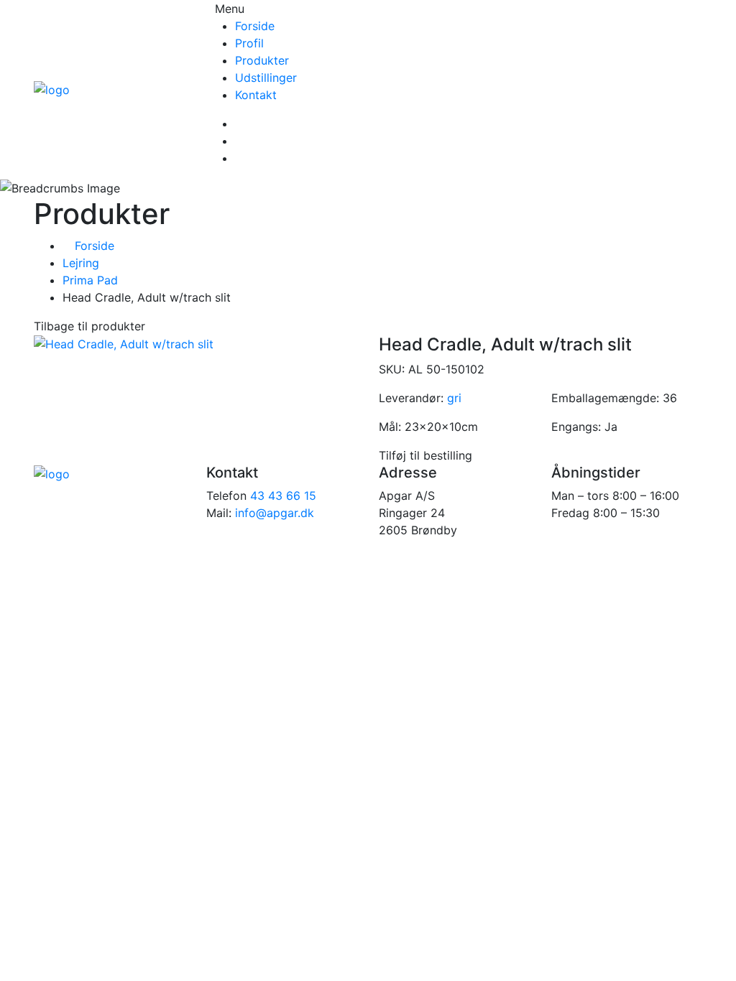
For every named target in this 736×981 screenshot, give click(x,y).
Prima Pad (90, 280)
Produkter (262, 60)
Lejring (81, 263)
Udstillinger (266, 77)
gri (454, 398)
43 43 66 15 (283, 495)
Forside (255, 26)
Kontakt (256, 95)
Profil (249, 43)
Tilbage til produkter (89, 326)
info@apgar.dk (274, 513)
